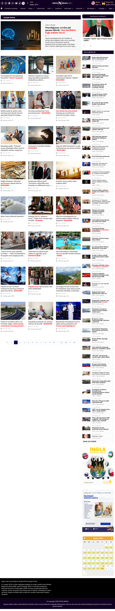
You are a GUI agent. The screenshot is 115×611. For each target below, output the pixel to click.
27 (98, 567)
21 (102, 562)
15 (106, 557)
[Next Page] (70, 342)
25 (61, 342)
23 (111, 562)
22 (106, 562)
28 (102, 567)
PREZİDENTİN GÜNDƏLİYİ (98, 16)
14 (102, 557)
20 (98, 562)
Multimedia (67, 8)
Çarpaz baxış (41, 8)
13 (98, 557)
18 (89, 562)
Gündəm (23, 8)
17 (85, 562)
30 (112, 567)
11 (89, 557)
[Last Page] (74, 342)
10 (54, 342)
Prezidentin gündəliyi (11, 8)
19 (93, 562)
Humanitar (79, 8)
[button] (90, 46)
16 (111, 557)
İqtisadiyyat (90, 8)
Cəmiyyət (101, 8)
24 (85, 567)
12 (93, 557)
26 (66, 342)
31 (85, 572)
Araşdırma (58, 8)
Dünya (30, 8)
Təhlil (49, 8)
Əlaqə (110, 8)
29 (107, 567)
